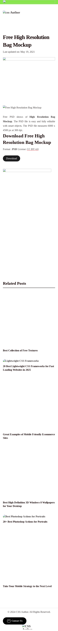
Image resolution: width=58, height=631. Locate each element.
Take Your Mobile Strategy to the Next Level (27, 586)
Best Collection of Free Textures (20, 350)
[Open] (53, 15)
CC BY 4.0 (33, 149)
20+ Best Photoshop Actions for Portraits (25, 521)
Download (11, 158)
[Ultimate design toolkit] (29, 77)
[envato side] (27, 217)
